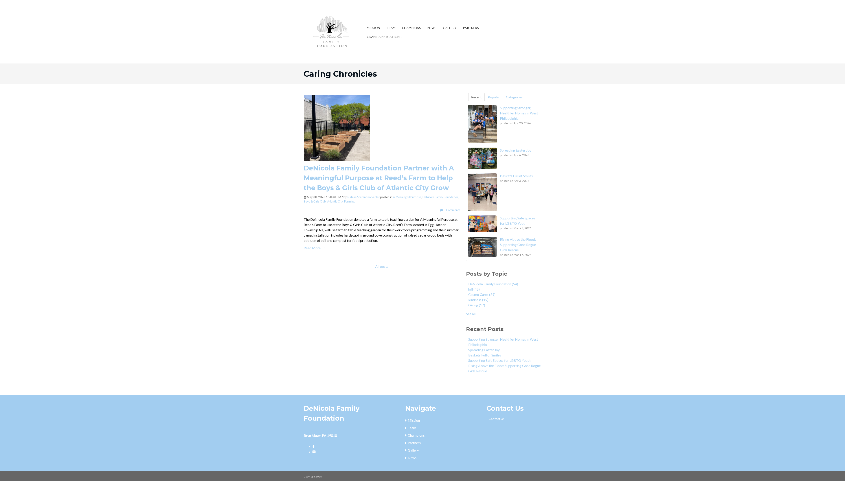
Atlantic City (335, 201)
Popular (494, 97)
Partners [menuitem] (471, 28)
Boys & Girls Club (315, 201)
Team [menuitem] (391, 28)
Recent (476, 97)
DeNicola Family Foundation (440, 197)
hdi (474, 289)
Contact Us (497, 419)
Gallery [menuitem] (449, 28)
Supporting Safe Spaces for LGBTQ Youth (499, 360)
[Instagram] (314, 452)
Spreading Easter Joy (484, 350)
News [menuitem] (432, 28)
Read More (312, 248)
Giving (476, 305)
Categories (514, 97)
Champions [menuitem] (411, 28)
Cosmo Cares (481, 294)
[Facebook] (313, 446)
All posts (381, 266)
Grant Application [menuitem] (383, 37)
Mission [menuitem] (373, 28)
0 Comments (451, 210)
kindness (478, 300)
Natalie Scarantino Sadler (363, 197)
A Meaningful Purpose (407, 197)
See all (471, 314)
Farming (349, 201)
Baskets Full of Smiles (484, 355)
